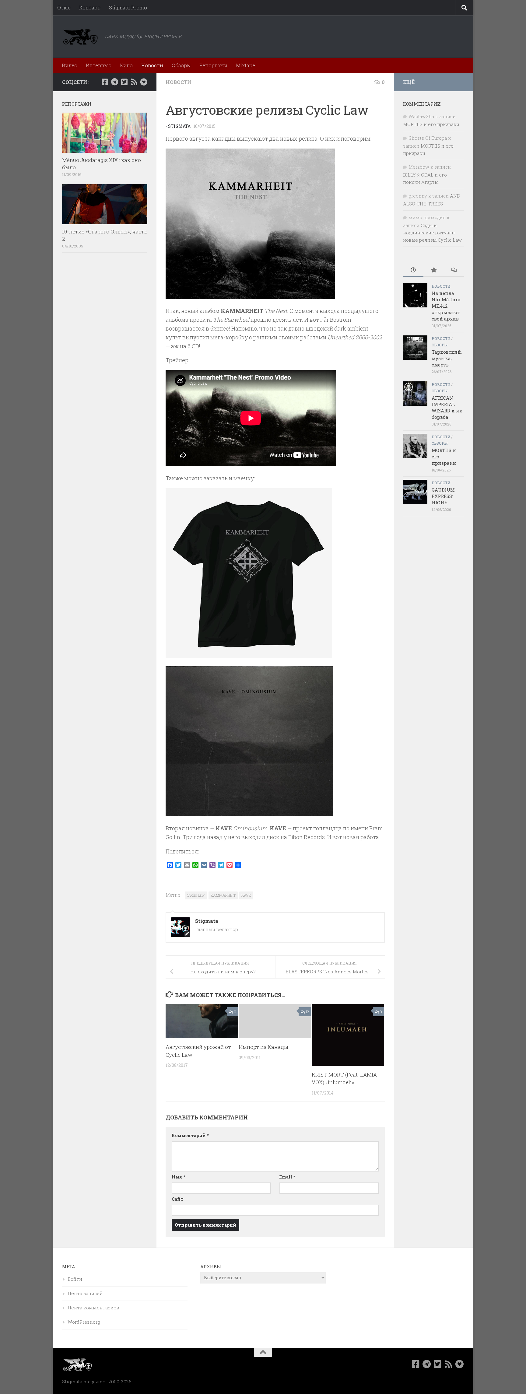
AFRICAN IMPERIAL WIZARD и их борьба (447, 407)
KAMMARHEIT (223, 895)
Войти (75, 1279)
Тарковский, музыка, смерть (447, 358)
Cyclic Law (196, 895)
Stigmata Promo (128, 7)
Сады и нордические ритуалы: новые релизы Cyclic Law (432, 232)
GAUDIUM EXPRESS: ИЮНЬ (443, 496)
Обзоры (181, 65)
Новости (152, 65)
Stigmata (179, 126)
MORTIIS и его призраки (431, 124)
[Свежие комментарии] (454, 270)
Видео (69, 65)
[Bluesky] (143, 82)
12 (307, 1011)
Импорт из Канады (263, 1046)
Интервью (98, 65)
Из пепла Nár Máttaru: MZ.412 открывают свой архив (446, 306)
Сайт (178, 1199)
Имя (178, 1177)
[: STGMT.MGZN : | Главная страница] (80, 36)
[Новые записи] (413, 270)
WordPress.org (84, 1322)
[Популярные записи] (433, 270)
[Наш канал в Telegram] (114, 82)
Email (287, 1177)
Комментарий (190, 1135)
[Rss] (134, 82)
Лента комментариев (93, 1308)
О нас (64, 7)
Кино (126, 65)
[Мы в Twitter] (124, 82)
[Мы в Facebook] (104, 82)
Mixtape (245, 65)
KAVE (246, 895)
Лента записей (85, 1293)
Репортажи (213, 65)
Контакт (89, 7)
